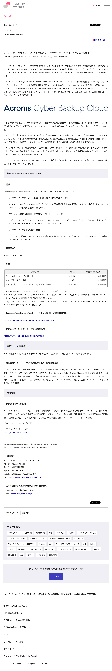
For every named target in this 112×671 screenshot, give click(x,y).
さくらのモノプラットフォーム (29, 549)
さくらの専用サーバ (82, 549)
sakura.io (12, 554)
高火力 (97, 549)
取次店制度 (40, 533)
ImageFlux (78, 538)
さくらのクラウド (11, 513)
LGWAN (71, 533)
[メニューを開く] (107, 5)
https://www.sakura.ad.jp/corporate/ (25, 477)
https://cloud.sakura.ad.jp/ (15, 432)
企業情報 (25, 513)
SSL (21, 554)
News (14, 593)
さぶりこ (11, 549)
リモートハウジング (38, 538)
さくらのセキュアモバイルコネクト (21, 544)
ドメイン (30, 554)
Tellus (92, 544)
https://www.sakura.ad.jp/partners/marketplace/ (26, 335)
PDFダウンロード (101, 40)
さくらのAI (60, 533)
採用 (84, 544)
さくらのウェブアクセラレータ (67, 544)
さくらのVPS (49, 549)
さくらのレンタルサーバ (17, 538)
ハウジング (41, 554)
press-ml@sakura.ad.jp (21, 493)
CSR (50, 544)
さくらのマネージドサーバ (59, 538)
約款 (50, 533)
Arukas (42, 544)
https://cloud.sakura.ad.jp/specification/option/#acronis (29, 320)
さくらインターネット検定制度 (20, 533)
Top (5, 593)
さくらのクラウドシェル (87, 533)
